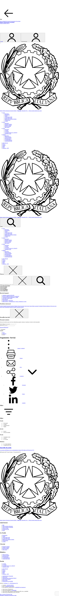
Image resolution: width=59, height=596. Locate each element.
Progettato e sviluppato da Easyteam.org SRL (8, 595)
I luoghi (6, 115)
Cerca (1, 284)
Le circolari (7, 131)
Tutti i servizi (7, 127)
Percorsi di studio (8, 126)
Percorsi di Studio (7, 432)
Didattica (16, 306)
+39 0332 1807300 (10, 585)
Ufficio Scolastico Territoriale (7, 527)
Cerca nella (3, 289)
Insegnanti (8, 306)
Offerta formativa (8, 136)
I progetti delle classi (8, 140)
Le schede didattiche (8, 139)
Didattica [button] (4, 134)
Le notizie (6, 130)
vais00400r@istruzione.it (9, 586)
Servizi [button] (3, 122)
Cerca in (3, 290)
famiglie (4, 306)
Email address (2, 324)
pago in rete (54, 306)
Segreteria (12, 306)
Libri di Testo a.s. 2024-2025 (7, 300)
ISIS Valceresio (5, 299)
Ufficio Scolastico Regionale (7, 526)
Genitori (1, 306)
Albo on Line (4, 577)
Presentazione (7, 114)
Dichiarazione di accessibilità (7, 581)
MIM (3, 525)
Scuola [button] (3, 112)
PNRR (3, 146)
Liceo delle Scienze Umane (7, 298)
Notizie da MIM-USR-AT (4, 23)
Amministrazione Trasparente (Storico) (9, 578)
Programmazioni (8, 138)
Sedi (51, 306)
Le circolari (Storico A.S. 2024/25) (11, 132)
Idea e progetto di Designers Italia (6, 594)
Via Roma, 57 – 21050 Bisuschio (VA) (11, 583)
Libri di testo (27, 306)
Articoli (5, 438)
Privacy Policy (5, 580)
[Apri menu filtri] (8, 415)
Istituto (33, 306)
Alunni (30, 306)
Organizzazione (7, 120)
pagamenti (37, 306)
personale (22, 306)
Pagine (5, 426)
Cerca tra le (3, 287)
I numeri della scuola (8, 116)
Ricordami (3, 329)
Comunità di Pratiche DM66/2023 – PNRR (10, 297)
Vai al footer (18, 21)
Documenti (6, 423)
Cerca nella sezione (5, 285)
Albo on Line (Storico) (6, 579)
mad (3, 307)
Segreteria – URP (5, 148)
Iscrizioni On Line (5, 529)
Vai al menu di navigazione (11, 21)
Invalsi (3, 530)
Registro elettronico (46, 306)
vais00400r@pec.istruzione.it (20, 587)
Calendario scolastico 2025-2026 (8, 295)
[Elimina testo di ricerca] (22, 280)
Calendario (41, 306)
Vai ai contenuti (3, 21)
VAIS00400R (13, 590)
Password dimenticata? (4, 327)
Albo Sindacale (5, 142)
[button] (21, 376)
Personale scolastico (8, 124)
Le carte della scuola (8, 117)
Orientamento (7, 307)
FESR (3, 147)
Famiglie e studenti (8, 125)
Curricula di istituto (8, 137)
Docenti (19, 306)
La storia (6, 121)
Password (2, 325)
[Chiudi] (13, 270)
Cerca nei (3, 288)
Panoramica (7, 113)
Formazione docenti (20, 307)
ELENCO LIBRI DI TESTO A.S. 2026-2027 (10, 296)
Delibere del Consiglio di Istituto (10, 119)
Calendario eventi (8, 133)
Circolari (3, 145)
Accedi (1, 41)
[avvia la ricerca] (41, 280)
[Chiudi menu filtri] (8, 17)
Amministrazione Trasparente (7, 576)
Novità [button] (3, 128)
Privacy (3, 259)
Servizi (1, 307)
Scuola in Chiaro (5, 528)
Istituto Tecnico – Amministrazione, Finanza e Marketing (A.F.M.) (14, 301)
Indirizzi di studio (13, 307)
